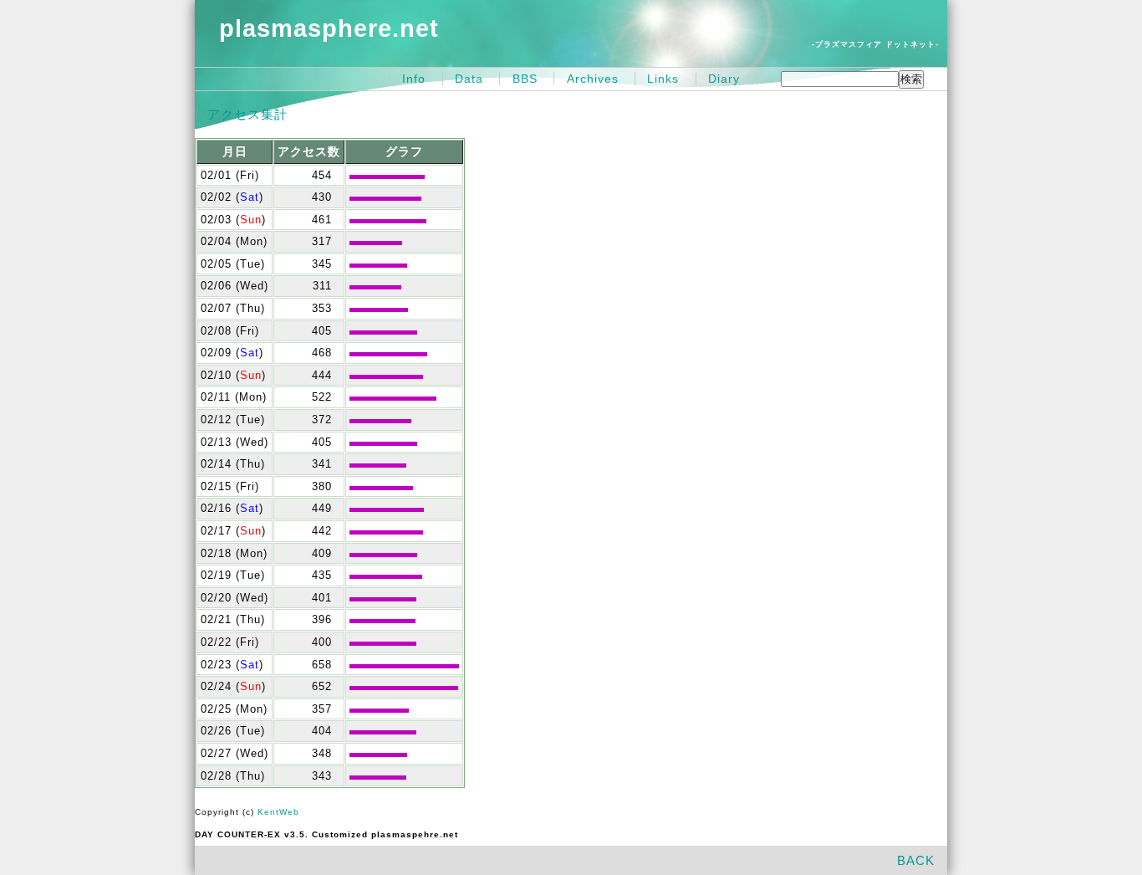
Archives (593, 78)
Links (663, 78)
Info (414, 78)
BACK (916, 860)
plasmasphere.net (329, 28)
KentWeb (278, 811)
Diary (724, 78)
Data (469, 78)
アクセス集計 (247, 114)
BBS (525, 78)
